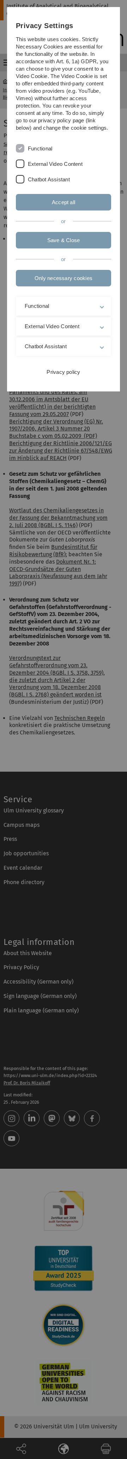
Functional (40, 148)
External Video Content (55, 164)
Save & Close (63, 240)
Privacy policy (63, 372)
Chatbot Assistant (49, 179)
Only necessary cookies (63, 278)
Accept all (63, 202)
